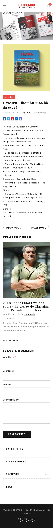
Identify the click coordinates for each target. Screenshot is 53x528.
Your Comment (11, 400)
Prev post (13, 228)
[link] (7, 126)
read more (9, 340)
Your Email (9, 371)
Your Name (9, 357)
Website (7, 384)
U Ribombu (25, 112)
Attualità (9, 97)
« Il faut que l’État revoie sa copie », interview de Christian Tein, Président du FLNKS (26, 306)
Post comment (17, 434)
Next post (38, 228)
